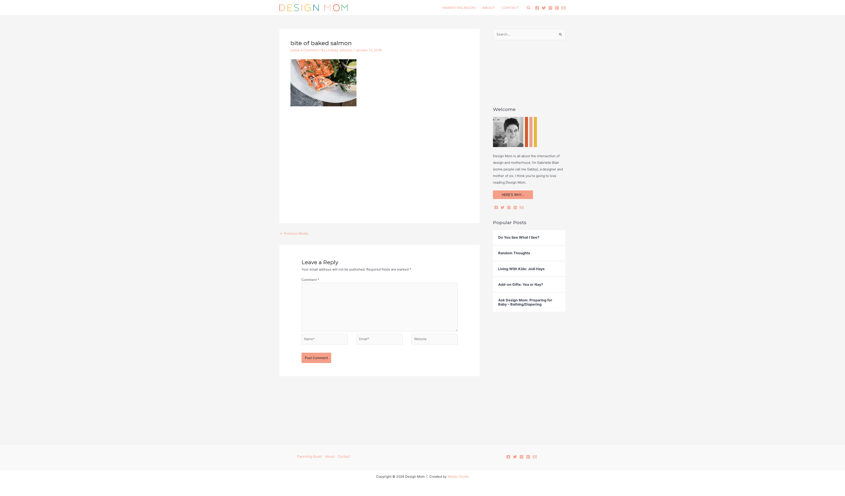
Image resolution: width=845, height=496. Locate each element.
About (488, 8)
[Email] (522, 207)
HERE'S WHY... (513, 195)
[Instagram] (550, 8)
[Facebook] (537, 8)
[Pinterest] (557, 8)
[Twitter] (544, 8)
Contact (510, 8)
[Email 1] (564, 8)
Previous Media (294, 233)
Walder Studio (458, 476)
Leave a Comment (304, 50)
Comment (310, 280)
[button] (529, 8)
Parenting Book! (459, 8)
